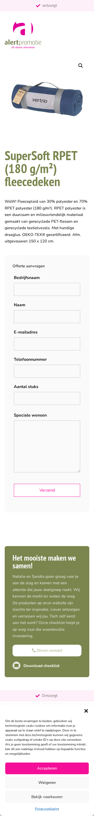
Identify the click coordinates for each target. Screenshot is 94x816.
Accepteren (47, 768)
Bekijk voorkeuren (47, 796)
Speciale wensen (30, 415)
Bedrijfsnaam (27, 277)
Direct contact (49, 650)
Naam (19, 305)
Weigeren (47, 782)
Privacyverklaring (47, 809)
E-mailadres (26, 332)
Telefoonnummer (30, 359)
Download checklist (41, 665)
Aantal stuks (26, 386)
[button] (86, 710)
